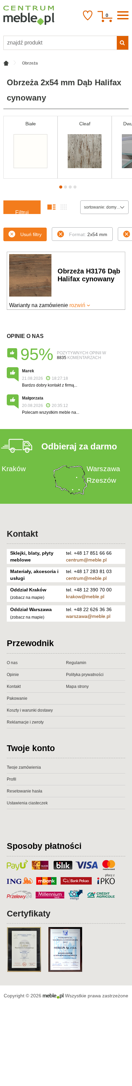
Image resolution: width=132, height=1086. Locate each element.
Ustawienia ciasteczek (27, 803)
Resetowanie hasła (24, 791)
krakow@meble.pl (85, 596)
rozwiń (77, 305)
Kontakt (22, 533)
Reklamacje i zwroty (25, 722)
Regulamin (76, 662)
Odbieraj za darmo (79, 446)
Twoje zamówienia (24, 767)
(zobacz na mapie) (27, 597)
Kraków (14, 469)
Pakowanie (17, 698)
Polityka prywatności (85, 674)
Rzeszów (101, 480)
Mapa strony (77, 686)
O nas (12, 662)
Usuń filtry (31, 234)
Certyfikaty (28, 913)
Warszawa (103, 469)
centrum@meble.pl (86, 560)
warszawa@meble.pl (88, 616)
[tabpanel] (30, 147)
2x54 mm (88, 234)
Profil (11, 779)
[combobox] (104, 207)
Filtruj (22, 212)
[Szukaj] (122, 43)
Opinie (13, 674)
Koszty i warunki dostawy (30, 710)
